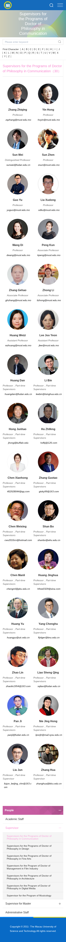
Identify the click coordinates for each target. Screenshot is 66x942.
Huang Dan (17, 380)
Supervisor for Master (18, 903)
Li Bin (48, 380)
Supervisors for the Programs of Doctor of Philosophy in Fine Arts (29, 857)
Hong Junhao (17, 429)
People (9, 810)
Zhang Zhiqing (17, 109)
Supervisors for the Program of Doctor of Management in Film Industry (28, 867)
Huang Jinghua (48, 575)
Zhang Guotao (48, 477)
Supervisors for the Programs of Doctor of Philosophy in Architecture (29, 877)
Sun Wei (17, 154)
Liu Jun (18, 769)
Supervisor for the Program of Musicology (29, 895)
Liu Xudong (48, 199)
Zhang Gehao (17, 290)
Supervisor (11, 827)
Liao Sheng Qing (48, 672)
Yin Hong (48, 109)
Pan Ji (18, 721)
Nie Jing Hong (48, 721)
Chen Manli (17, 575)
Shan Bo (48, 526)
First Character (11, 49)
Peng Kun (48, 245)
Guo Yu (17, 199)
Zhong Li (48, 290)
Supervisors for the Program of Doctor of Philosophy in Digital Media (28, 887)
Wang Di (17, 245)
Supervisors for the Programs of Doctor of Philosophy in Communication (29, 837)
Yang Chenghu (48, 623)
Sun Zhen (48, 154)
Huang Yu (17, 623)
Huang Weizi (18, 335)
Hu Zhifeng (48, 429)
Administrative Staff (17, 912)
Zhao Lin (17, 672)
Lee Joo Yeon (48, 335)
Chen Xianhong (18, 477)
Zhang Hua (48, 769)
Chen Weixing (18, 526)
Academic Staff (14, 819)
